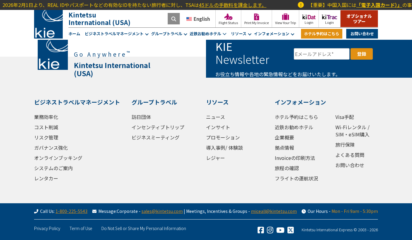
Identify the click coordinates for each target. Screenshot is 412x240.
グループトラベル (166, 33)
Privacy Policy (47, 228)
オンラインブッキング (58, 157)
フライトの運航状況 (296, 178)
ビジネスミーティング (155, 137)
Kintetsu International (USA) (99, 18)
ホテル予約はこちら (321, 33)
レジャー (215, 157)
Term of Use (80, 228)
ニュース (215, 116)
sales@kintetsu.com (162, 211)
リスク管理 (46, 137)
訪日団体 (141, 116)
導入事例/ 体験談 (224, 147)
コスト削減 (46, 127)
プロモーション (223, 137)
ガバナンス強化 (51, 147)
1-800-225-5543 (71, 211)
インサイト (218, 127)
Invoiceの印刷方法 (295, 157)
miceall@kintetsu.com (274, 211)
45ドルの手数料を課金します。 (229, 4)
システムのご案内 (53, 168)
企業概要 (284, 137)
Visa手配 (344, 116)
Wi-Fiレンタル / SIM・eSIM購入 (352, 130)
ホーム (74, 33)
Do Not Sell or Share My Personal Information (143, 228)
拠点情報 (284, 147)
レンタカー (46, 178)
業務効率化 (46, 116)
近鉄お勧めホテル (205, 33)
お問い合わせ (362, 33)
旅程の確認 (287, 168)
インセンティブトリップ (158, 127)
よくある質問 (349, 154)
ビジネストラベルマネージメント (114, 33)
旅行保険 (345, 144)
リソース (238, 33)
